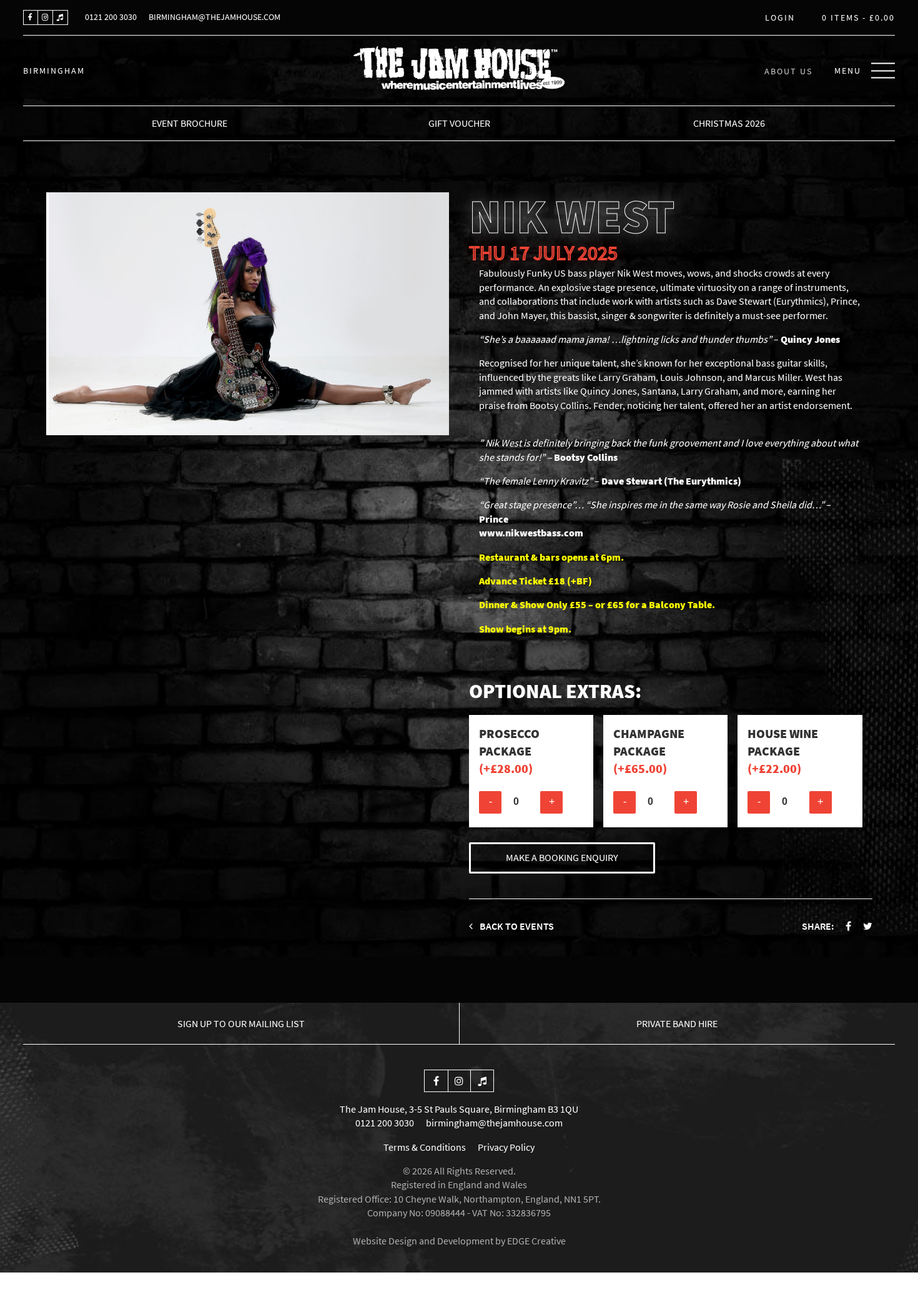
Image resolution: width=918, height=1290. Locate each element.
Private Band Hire (677, 1023)
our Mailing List (241, 1023)
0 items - (858, 18)
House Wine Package (783, 751)
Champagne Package (648, 751)
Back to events (516, 926)
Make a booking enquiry (562, 857)
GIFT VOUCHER (459, 123)
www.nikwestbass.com (531, 532)
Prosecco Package (509, 751)
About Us (788, 70)
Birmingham (54, 70)
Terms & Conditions (424, 1147)
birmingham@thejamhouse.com (214, 16)
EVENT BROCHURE (189, 123)
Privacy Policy (506, 1147)
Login (780, 18)
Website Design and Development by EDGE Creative (459, 1240)
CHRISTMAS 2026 (729, 123)
